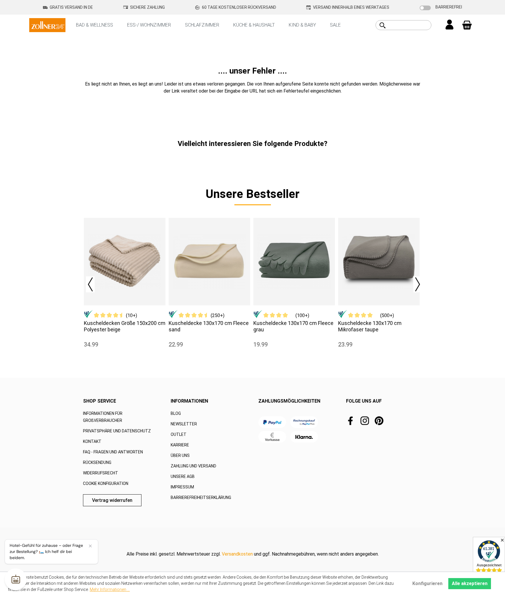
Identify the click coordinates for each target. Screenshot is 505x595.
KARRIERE (180, 445)
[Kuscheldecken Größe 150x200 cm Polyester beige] (124, 261)
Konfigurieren (427, 583)
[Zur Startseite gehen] (47, 24)
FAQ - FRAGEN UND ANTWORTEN (113, 452)
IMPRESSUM (182, 487)
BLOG (176, 413)
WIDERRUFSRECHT (100, 473)
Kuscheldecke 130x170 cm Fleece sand (209, 326)
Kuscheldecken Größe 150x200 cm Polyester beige (124, 326)
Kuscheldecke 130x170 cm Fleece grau (293, 326)
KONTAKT (92, 441)
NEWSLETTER (184, 424)
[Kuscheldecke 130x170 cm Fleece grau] (294, 261)
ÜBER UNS (180, 455)
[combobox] (410, 25)
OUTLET (178, 434)
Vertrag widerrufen (112, 500)
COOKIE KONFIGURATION (105, 483)
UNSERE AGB (183, 476)
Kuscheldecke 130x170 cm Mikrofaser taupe (370, 326)
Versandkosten (237, 554)
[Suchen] (382, 25)
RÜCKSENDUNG (97, 462)
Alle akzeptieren (469, 583)
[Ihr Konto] (449, 25)
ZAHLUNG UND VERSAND (193, 466)
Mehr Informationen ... (110, 589)
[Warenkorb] (467, 25)
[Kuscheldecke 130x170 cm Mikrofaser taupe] (379, 261)
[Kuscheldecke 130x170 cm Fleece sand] (209, 261)
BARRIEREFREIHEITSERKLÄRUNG (201, 497)
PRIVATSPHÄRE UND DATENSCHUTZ (117, 431)
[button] (87, 282)
